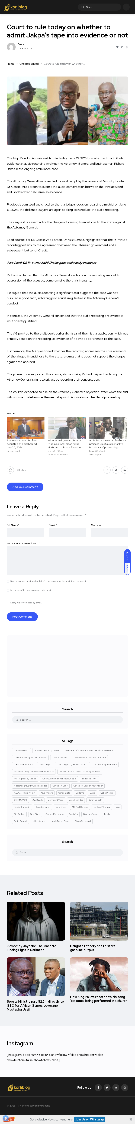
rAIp (118, 807)
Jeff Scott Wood (55, 800)
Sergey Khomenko (54, 814)
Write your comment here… (23, 543)
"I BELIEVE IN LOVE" (23, 764)
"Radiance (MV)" (89, 778)
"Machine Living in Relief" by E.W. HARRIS (34, 771)
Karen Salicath (95, 800)
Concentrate (64, 792)
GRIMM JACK (20, 800)
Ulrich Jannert (39, 821)
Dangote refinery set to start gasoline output (92, 948)
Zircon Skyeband (83, 821)
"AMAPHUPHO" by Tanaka (46, 750)
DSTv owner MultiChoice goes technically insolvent (59, 263)
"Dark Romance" (59, 757)
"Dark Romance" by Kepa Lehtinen (89, 757)
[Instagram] (124, 1087)
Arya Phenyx (47, 792)
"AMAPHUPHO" (21, 750)
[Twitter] (107, 1087)
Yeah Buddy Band (60, 821)
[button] (67, 1119)
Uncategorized (29, 64)
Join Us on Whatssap (90, 1119)
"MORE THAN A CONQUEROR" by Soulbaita (79, 771)
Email (53, 525)
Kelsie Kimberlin (22, 807)
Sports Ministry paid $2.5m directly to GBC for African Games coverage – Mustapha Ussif (35, 1005)
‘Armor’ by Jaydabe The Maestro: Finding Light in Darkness (32, 948)
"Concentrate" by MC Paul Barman (30, 757)
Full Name (13, 525)
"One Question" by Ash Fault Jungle (59, 778)
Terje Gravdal (20, 821)
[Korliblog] (16, 7)
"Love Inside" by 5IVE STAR (104, 764)
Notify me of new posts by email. (26, 602)
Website (96, 525)
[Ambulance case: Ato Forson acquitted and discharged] (25, 427)
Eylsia (92, 792)
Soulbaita (73, 814)
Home (11, 64)
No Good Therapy (102, 807)
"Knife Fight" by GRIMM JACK (71, 764)
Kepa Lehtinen (43, 807)
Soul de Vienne (90, 814)
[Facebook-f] (98, 1087)
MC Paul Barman (80, 807)
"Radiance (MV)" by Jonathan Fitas (30, 785)
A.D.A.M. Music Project (24, 792)
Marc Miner (61, 807)
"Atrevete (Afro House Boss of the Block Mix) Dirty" (89, 750)
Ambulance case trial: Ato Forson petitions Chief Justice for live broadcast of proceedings (108, 444)
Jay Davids (38, 800)
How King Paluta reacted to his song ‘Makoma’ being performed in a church (98, 999)
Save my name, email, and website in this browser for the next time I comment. (48, 581)
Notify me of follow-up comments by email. (31, 590)
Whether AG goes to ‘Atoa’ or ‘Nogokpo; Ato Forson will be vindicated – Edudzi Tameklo (64, 444)
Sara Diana (35, 814)
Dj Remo (80, 792)
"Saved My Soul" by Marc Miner (88, 785)
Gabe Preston (107, 792)
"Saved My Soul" (60, 785)
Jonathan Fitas (76, 800)
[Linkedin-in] (115, 1087)
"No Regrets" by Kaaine (25, 778)
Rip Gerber (19, 814)
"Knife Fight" (45, 764)
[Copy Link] (127, 47)
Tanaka (107, 814)
